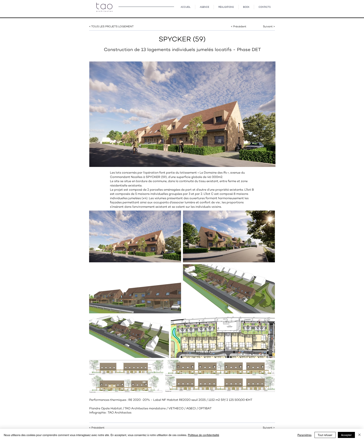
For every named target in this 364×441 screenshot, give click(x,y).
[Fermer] (359, 435)
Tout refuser (325, 435)
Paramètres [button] (304, 435)
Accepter (346, 435)
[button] (226, 7)
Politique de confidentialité (203, 435)
